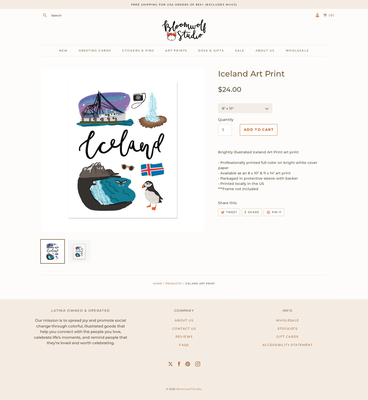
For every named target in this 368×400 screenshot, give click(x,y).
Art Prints (176, 50)
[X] (170, 364)
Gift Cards (287, 336)
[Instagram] (197, 364)
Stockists (288, 328)
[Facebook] (179, 364)
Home (157, 283)
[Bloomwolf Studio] (184, 30)
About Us (184, 320)
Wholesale (297, 50)
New (63, 50)
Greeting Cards (95, 50)
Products (173, 283)
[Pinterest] (187, 364)
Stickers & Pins (138, 50)
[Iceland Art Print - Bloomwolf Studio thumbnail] (79, 251)
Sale (240, 50)
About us (265, 50)
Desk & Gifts (211, 50)
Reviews (184, 336)
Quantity (226, 119)
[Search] (44, 15)
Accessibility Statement (287, 345)
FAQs (184, 345)
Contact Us (184, 328)
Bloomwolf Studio (189, 389)
